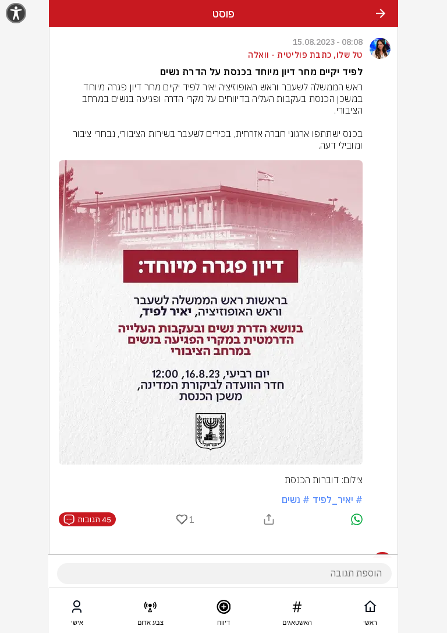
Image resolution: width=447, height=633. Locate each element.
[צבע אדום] (150, 609)
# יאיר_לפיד (338, 499)
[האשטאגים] (297, 609)
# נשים (296, 499)
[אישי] (77, 609)
